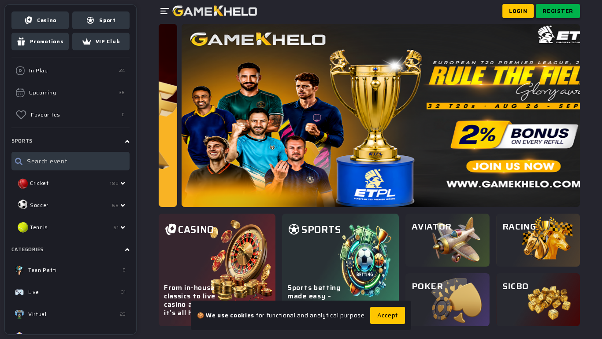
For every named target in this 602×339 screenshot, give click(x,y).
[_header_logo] (215, 11)
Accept (387, 315)
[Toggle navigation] (165, 11)
